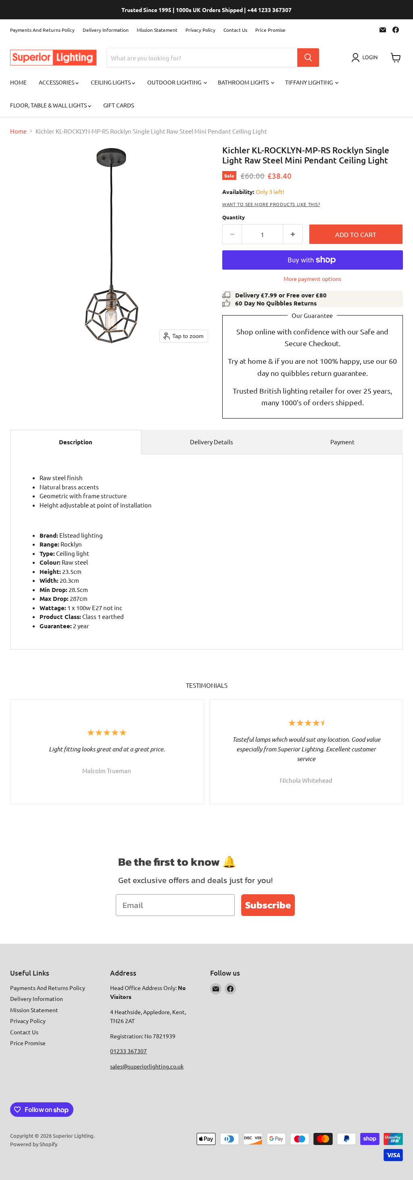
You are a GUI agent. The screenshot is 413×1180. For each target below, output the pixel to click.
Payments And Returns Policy (42, 30)
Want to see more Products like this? (271, 204)
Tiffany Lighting (309, 82)
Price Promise (270, 30)
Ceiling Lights (111, 82)
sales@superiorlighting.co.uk (147, 1066)
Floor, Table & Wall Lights (49, 105)
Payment (342, 442)
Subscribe (268, 905)
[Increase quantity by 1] (293, 234)
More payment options (312, 278)
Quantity (233, 217)
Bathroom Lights (244, 82)
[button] (366, 57)
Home (18, 82)
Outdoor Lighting (174, 82)
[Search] (308, 57)
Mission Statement (157, 30)
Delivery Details (211, 442)
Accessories (57, 82)
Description (75, 442)
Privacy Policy (200, 30)
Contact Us (235, 30)
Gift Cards (118, 105)
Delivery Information (106, 30)
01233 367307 (128, 1050)
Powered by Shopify (33, 1144)
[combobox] (202, 57)
